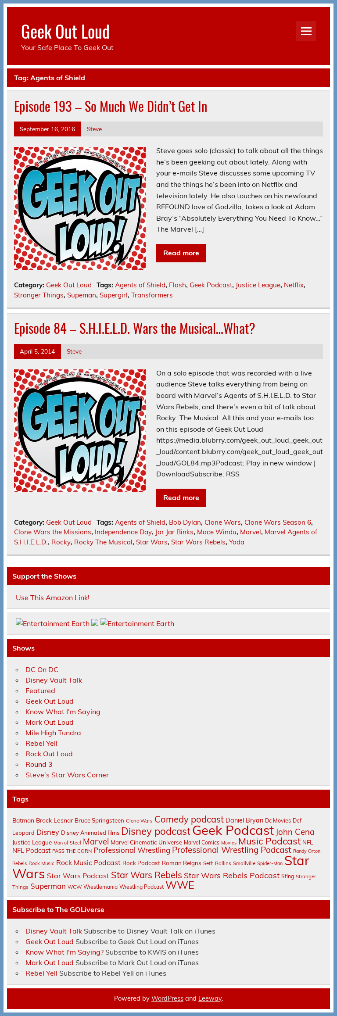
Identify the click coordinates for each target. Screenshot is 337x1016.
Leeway (210, 998)
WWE (179, 884)
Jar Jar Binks (174, 532)
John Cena (295, 831)
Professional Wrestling (131, 850)
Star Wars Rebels (198, 542)
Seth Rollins (217, 863)
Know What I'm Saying (62, 711)
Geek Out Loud (65, 30)
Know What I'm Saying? (64, 952)
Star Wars (152, 542)
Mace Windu (217, 532)
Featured (40, 690)
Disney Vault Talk (53, 680)
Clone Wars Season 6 (277, 522)
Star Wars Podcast (78, 875)
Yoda (236, 542)
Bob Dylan (185, 522)
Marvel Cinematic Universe (146, 842)
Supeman (81, 295)
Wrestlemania (100, 887)
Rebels (19, 863)
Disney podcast (155, 831)
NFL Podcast (31, 850)
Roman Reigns (181, 862)
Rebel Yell (41, 743)
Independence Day (123, 532)
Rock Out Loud (49, 753)
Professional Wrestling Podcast (231, 849)
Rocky (61, 542)
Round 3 (39, 764)
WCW (75, 887)
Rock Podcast (141, 862)
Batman (23, 820)
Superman (48, 886)
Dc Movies (278, 820)
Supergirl (114, 295)
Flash (177, 285)
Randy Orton (306, 851)
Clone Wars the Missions (52, 532)
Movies (229, 843)
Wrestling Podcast (141, 887)
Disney (47, 832)
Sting (287, 876)
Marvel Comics (201, 842)
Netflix (294, 285)
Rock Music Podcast (88, 862)
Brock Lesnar (54, 820)
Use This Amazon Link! (53, 597)
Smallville (244, 863)
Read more (181, 252)
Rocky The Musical (103, 542)
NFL (307, 842)
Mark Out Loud (49, 722)
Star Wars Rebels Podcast (232, 875)
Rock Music (41, 863)
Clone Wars (222, 522)
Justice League (258, 285)
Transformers (152, 295)
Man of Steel (67, 843)
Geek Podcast (211, 285)
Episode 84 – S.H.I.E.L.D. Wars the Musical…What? (134, 328)
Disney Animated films (90, 832)
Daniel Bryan (244, 820)
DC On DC (41, 669)
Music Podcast (269, 841)
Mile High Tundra (53, 732)
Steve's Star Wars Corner (67, 774)
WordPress (167, 998)
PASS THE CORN (72, 851)
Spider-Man (270, 863)
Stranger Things (39, 295)
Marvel (250, 532)
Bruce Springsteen (99, 820)
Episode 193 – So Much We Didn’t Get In (110, 106)
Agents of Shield (140, 285)
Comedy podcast (189, 819)
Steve (94, 128)
